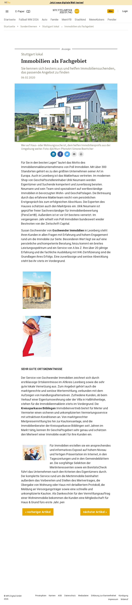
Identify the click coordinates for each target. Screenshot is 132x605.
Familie (54, 19)
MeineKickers (96, 19)
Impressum (113, 599)
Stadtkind (80, 19)
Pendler (112, 19)
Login (125, 11)
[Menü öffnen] (7, 11)
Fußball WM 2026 (29, 19)
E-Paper (19, 11)
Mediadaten (83, 596)
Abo (110, 11)
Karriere (52, 596)
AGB (60, 596)
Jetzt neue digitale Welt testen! (67, 2)
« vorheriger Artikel (38, 512)
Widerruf (124, 599)
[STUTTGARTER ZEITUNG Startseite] (66, 11)
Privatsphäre (40, 596)
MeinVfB (66, 19)
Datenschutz (70, 596)
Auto (44, 19)
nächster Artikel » (95, 512)
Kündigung (123, 596)
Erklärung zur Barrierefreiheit (103, 596)
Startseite (10, 19)
